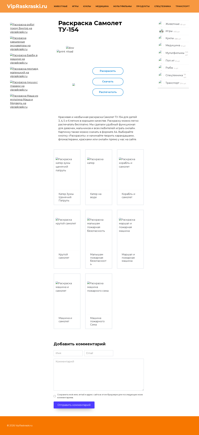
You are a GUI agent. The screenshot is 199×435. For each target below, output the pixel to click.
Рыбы (172, 67)
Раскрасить (108, 71)
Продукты (143, 6)
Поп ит (173, 60)
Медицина (102, 6)
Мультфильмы (122, 6)
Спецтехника (162, 6)
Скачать (107, 81)
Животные (60, 6)
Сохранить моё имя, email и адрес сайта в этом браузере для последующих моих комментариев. (100, 396)
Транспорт (183, 6)
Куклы (87, 6)
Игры (75, 6)
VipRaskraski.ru (27, 6)
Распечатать (108, 92)
